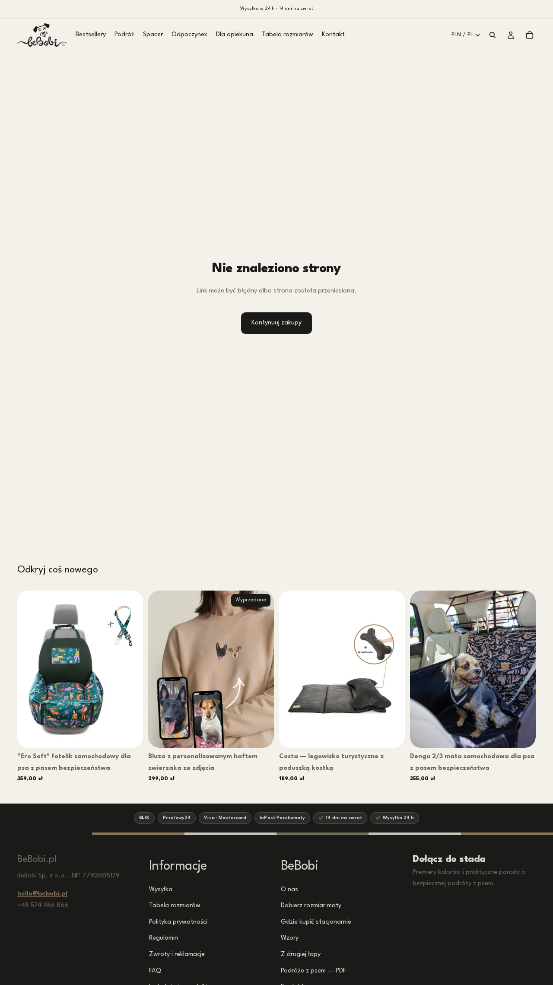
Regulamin (163, 938)
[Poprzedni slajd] (30, 669)
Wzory (290, 938)
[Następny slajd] (130, 669)
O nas (289, 889)
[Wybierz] (130, 734)
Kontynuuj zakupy (276, 323)
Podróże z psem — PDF (313, 970)
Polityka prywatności (178, 921)
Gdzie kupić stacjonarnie (316, 921)
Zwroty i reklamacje (177, 954)
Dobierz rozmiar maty (311, 905)
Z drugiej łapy (301, 954)
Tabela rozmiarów (174, 905)
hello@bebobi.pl (42, 894)
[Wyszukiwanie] (492, 34)
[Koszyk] (529, 34)
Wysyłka (160, 889)
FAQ (155, 970)
